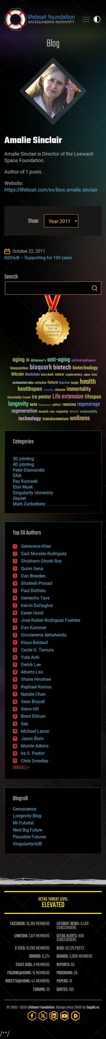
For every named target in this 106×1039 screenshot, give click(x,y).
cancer (59, 375)
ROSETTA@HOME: (17, 981)
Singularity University (33, 492)
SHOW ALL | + (21, 767)
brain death (47, 375)
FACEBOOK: (18, 923)
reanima (69, 404)
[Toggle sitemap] (85, 19)
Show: (33, 221)
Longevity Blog (27, 815)
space (74, 411)
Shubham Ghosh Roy (41, 561)
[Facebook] (32, 1016)
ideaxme (60, 390)
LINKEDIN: (21, 936)
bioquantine (19, 368)
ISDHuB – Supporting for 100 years (38, 257)
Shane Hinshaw (36, 679)
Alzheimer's (38, 361)
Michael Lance (35, 731)
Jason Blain (32, 738)
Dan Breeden (33, 576)
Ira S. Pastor (32, 753)
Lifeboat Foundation (41, 1007)
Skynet (19, 498)
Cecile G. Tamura (37, 650)
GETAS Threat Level (53, 903)
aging (19, 360)
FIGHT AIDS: (24, 965)
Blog (53, 44)
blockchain (32, 375)
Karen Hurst (32, 613)
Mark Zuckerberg (29, 503)
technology (29, 419)
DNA (17, 475)
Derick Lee (31, 664)
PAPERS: (62, 981)
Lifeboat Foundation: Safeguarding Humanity (39, 19)
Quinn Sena (32, 568)
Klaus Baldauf (34, 642)
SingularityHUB (27, 843)
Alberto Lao (32, 672)
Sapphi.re (92, 1007)
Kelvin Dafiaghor (37, 605)
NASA (33, 405)
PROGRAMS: (65, 973)
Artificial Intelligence (83, 361)
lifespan (93, 397)
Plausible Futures (29, 836)
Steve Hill (30, 709)
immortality (79, 389)
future (53, 382)
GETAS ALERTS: (67, 936)
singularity (62, 412)
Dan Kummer (33, 627)
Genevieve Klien (36, 546)
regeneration (24, 411)
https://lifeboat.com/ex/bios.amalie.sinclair (51, 190)
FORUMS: (39, 989)
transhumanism (55, 419)
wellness (80, 418)
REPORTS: (63, 965)
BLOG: (60, 948)
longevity (18, 404)
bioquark (41, 368)
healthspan (30, 389)
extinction (40, 383)
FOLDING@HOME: (19, 973)
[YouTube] (64, 1016)
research (43, 412)
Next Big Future (27, 830)
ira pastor (41, 397)
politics (56, 405)
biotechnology (85, 368)
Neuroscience (45, 405)
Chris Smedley (34, 760)
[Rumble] (75, 1016)
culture (87, 374)
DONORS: (35, 956)
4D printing (23, 464)
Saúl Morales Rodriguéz (44, 553)
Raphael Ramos (36, 686)
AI (27, 360)
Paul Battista (33, 590)
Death (94, 374)
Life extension (67, 396)
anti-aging (58, 360)
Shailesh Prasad (36, 583)
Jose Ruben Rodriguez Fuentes (50, 620)
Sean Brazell (33, 701)
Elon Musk (23, 487)
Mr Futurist (23, 822)
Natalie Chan (33, 694)
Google (75, 383)
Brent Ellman (33, 716)
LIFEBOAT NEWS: (68, 923)
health (88, 382)
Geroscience (24, 809)
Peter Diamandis (29, 470)
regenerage (88, 404)
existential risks (23, 383)
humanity (48, 390)
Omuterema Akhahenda (43, 635)
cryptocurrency (74, 375)
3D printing (23, 458)
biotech (62, 367)
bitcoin (17, 374)
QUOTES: (62, 989)
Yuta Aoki (30, 657)
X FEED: (20, 948)
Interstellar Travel (18, 398)
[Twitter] (43, 1016)
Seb (24, 723)
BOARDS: (63, 956)
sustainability (88, 412)
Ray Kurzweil (25, 481)
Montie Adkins (34, 746)
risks (52, 411)
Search (94, 288)
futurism (64, 383)
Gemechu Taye (35, 598)
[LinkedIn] (53, 1016)
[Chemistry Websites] (53, 321)
